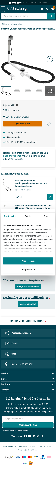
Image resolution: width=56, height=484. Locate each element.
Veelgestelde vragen (21, 333)
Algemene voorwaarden (27, 446)
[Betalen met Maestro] (24, 457)
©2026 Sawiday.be (9, 446)
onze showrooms (12, 155)
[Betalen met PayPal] (43, 457)
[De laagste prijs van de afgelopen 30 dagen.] (17, 105)
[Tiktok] (42, 436)
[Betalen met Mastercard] (30, 457)
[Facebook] (25, 436)
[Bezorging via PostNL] (31, 463)
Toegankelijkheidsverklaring (27, 450)
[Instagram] (37, 436)
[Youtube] (29, 436)
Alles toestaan (28, 261)
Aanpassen (26, 269)
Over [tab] (46, 216)
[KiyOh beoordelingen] (9, 457)
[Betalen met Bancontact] (36, 457)
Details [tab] (28, 216)
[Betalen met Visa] (17, 457)
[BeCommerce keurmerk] (25, 463)
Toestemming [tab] (10, 216)
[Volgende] (50, 59)
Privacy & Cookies (44, 446)
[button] (48, 124)
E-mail (14, 343)
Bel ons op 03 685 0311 (22, 364)
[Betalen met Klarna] (49, 457)
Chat (13, 353)
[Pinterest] (33, 436)
